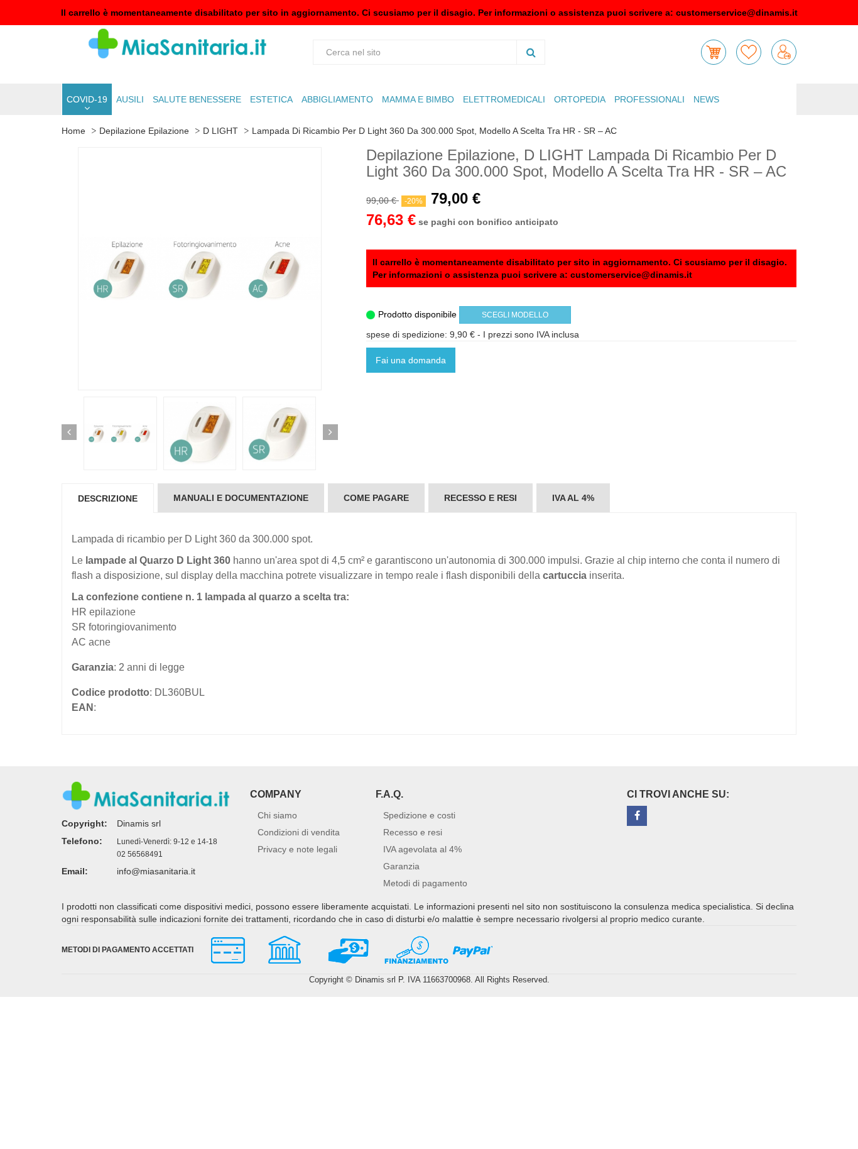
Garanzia (401, 866)
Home (73, 131)
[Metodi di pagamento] (346, 948)
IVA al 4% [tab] (573, 498)
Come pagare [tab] (376, 498)
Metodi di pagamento (425, 883)
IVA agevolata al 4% (422, 849)
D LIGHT (220, 131)
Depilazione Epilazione (144, 131)
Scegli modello (515, 315)
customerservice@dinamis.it (737, 13)
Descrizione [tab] (108, 498)
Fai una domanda (411, 360)
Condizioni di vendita (299, 832)
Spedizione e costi (419, 815)
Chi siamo (277, 815)
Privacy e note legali (297, 849)
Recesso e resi (412, 832)
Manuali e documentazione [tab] (240, 498)
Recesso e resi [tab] (480, 498)
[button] (713, 52)
